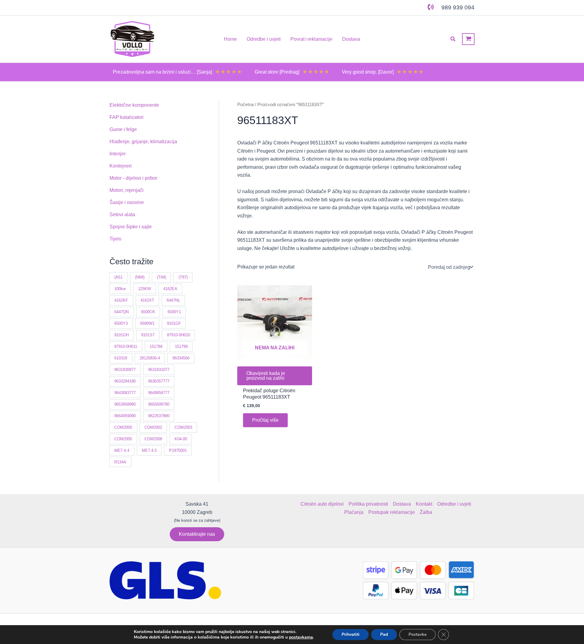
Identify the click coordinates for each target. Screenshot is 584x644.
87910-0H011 (125, 346)
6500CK (148, 312)
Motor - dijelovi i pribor (133, 178)
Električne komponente (134, 105)
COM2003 (183, 427)
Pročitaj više (265, 420)
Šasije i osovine (126, 202)
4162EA (170, 288)
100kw (120, 288)
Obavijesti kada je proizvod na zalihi (265, 376)
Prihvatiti (351, 634)
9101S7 (148, 335)
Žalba (426, 512)
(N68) (139, 277)
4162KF (121, 300)
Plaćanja (353, 512)
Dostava (402, 504)
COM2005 (123, 439)
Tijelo (115, 238)
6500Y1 (174, 312)
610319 (120, 358)
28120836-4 (150, 358)
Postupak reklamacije (391, 512)
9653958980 (125, 404)
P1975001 (178, 450)
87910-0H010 (178, 335)
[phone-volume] (430, 7)
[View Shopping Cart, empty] (468, 39)
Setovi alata (122, 214)
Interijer (117, 153)
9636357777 (158, 381)
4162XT (147, 300)
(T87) (183, 277)
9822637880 (158, 416)
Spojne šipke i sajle (130, 226)
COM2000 (123, 427)
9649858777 (158, 392)
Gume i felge (123, 129)
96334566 (180, 358)
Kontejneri (120, 165)
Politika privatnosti (368, 504)
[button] (453, 39)
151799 (181, 346)
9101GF (174, 323)
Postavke (417, 634)
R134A (120, 462)
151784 (156, 346)
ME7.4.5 (149, 450)
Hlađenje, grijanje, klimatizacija (143, 141)
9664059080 (125, 416)
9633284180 (125, 381)
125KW (144, 288)
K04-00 (181, 439)
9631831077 (158, 369)
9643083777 (125, 392)
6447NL (173, 300)
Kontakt (424, 504)
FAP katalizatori (126, 117)
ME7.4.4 (121, 450)
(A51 (118, 277)
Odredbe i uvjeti (454, 504)
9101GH (121, 335)
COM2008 (153, 439)
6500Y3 (121, 323)
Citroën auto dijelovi (322, 504)
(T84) (161, 277)
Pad (384, 634)
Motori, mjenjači (126, 190)
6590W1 (147, 323)
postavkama (301, 637)
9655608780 (158, 404)
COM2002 (153, 427)
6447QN (121, 312)
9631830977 (125, 369)
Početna (245, 104)
